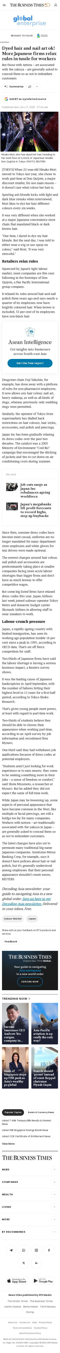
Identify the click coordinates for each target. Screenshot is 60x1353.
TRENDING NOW (14, 999)
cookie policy (40, 1328)
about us (12, 1322)
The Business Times (41, 1301)
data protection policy (30, 1333)
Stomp (30, 1312)
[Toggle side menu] (4, 5)
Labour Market (13, 918)
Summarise (16, 86)
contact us (24, 1322)
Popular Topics (13, 1112)
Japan (32, 918)
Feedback (11, 941)
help (34, 1322)
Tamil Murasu (48, 1306)
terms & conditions (22, 1328)
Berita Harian (30, 1306)
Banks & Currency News (41, 1112)
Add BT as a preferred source (27, 99)
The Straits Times (18, 1301)
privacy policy (45, 1322)
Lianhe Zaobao (12, 1306)
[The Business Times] (27, 5)
